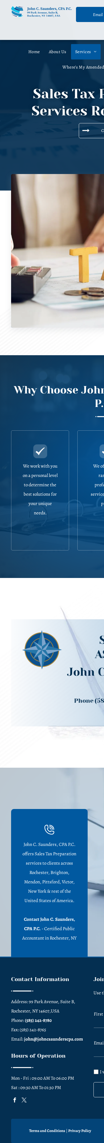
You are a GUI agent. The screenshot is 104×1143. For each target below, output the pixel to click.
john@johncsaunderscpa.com (53, 1039)
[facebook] (14, 1100)
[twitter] (24, 1100)
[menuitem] (34, 51)
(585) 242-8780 (38, 1020)
